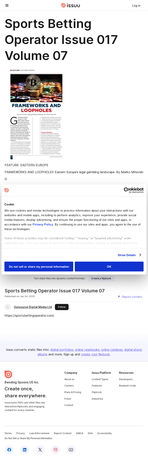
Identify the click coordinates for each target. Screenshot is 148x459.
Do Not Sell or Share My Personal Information (28, 438)
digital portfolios (61, 350)
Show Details (127, 254)
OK (109, 266)
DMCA (79, 433)
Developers (126, 379)
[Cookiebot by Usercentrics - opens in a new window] (127, 190)
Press (67, 398)
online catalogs (112, 350)
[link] (136, 5)
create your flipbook (95, 354)
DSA (90, 433)
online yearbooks (87, 350)
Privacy (20, 433)
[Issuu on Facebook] (9, 449)
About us (69, 379)
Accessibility (104, 433)
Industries (97, 398)
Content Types (100, 379)
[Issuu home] (71, 5)
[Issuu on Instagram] (55, 449)
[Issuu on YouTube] (71, 449)
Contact (68, 405)
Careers (69, 385)
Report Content (62, 433)
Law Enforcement (39, 433)
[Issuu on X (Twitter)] (40, 449)
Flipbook (97, 392)
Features (97, 385)
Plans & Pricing (72, 392)
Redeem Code (127, 385)
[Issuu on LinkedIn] (24, 449)
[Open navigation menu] (7, 5)
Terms (8, 433)
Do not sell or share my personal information (39, 266)
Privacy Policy (43, 224)
